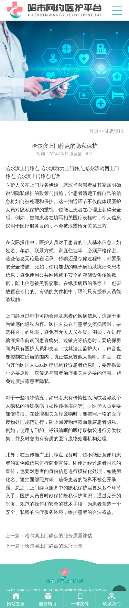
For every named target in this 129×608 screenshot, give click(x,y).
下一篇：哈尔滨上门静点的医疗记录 (44, 546)
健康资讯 (113, 131)
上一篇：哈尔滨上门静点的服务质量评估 (49, 535)
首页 (94, 131)
